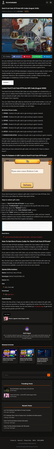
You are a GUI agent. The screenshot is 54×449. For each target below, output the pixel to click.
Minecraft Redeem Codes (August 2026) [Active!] (22, 388)
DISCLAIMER (40, 440)
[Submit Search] (48, 375)
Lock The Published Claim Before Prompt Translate (17, 410)
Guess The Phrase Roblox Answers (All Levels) (9, 359)
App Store (11, 294)
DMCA (34, 440)
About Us (20, 440)
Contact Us (13, 440)
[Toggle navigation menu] (50, 2)
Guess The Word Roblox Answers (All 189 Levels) (26, 359)
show (10, 82)
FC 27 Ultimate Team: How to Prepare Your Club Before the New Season (23, 415)
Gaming (26, 11)
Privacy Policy (27, 440)
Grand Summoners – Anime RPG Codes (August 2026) (23, 394)
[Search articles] (47, 2)
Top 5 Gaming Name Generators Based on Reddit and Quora (42, 360)
